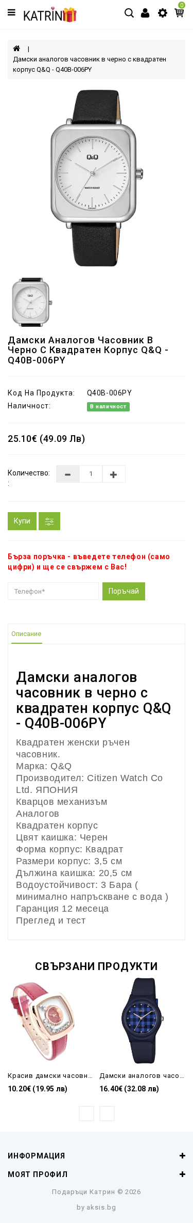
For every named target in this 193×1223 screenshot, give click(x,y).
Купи (22, 521)
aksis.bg (101, 1207)
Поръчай (124, 591)
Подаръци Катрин (83, 1192)
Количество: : (24, 478)
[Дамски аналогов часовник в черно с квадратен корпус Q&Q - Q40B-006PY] (96, 178)
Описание (26, 634)
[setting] (162, 12)
